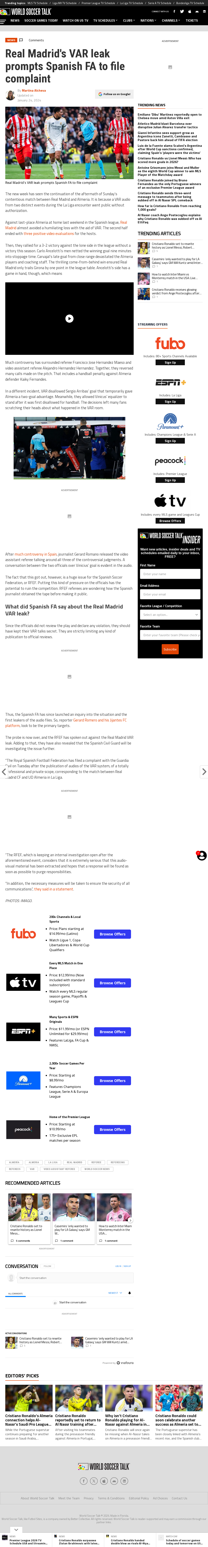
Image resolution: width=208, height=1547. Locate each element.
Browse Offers (113, 934)
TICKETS (192, 20)
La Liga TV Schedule (131, 3)
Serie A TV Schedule (159, 3)
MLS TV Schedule (38, 3)
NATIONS (147, 20)
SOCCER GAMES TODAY (41, 20)
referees (15, 1169)
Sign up (127, 1266)
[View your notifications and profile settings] (130, 1293)
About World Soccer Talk (37, 1498)
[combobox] (169, 614)
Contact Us (179, 1498)
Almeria (34, 1162)
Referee (96, 1162)
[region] (69, 1315)
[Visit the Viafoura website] (125, 1363)
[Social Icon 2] (104, 1481)
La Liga (52, 1162)
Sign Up (170, 362)
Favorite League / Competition (161, 605)
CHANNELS (170, 20)
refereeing (118, 1162)
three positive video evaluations (49, 233)
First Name (147, 565)
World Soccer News (97, 1169)
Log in (118, 1266)
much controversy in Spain (36, 554)
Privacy (89, 1498)
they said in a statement (53, 889)
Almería (14, 1162)
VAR (32, 1169)
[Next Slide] (130, 1220)
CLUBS (127, 20)
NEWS (15, 20)
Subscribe (170, 649)
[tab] (15, 1293)
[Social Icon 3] (114, 1481)
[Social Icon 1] (94, 1481)
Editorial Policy (139, 1498)
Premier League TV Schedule (98, 3)
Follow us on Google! (117, 94)
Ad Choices (160, 1498)
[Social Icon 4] (124, 1481)
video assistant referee (59, 1169)
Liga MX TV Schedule (65, 3)
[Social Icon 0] (84, 1481)
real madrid (74, 1162)
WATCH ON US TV (75, 20)
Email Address (149, 585)
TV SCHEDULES (104, 20)
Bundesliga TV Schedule (190, 3)
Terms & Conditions (111, 1498)
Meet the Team (69, 1498)
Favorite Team (150, 626)
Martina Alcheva (34, 90)
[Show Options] (197, 614)
